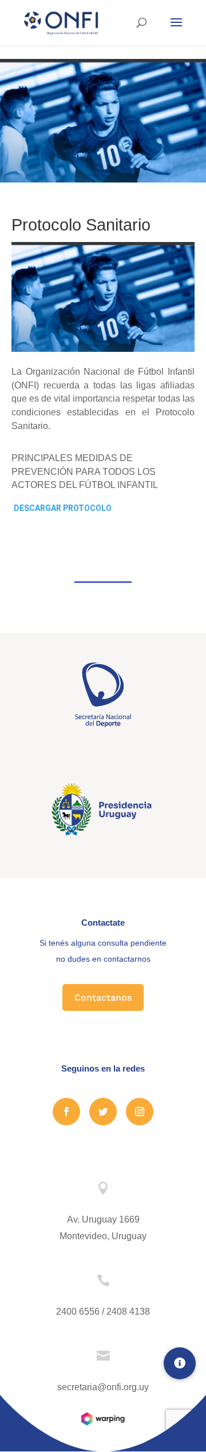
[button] (180, 1363)
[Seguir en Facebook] (66, 1111)
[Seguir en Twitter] (103, 1111)
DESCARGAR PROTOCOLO (63, 508)
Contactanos (103, 997)
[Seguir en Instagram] (139, 1111)
